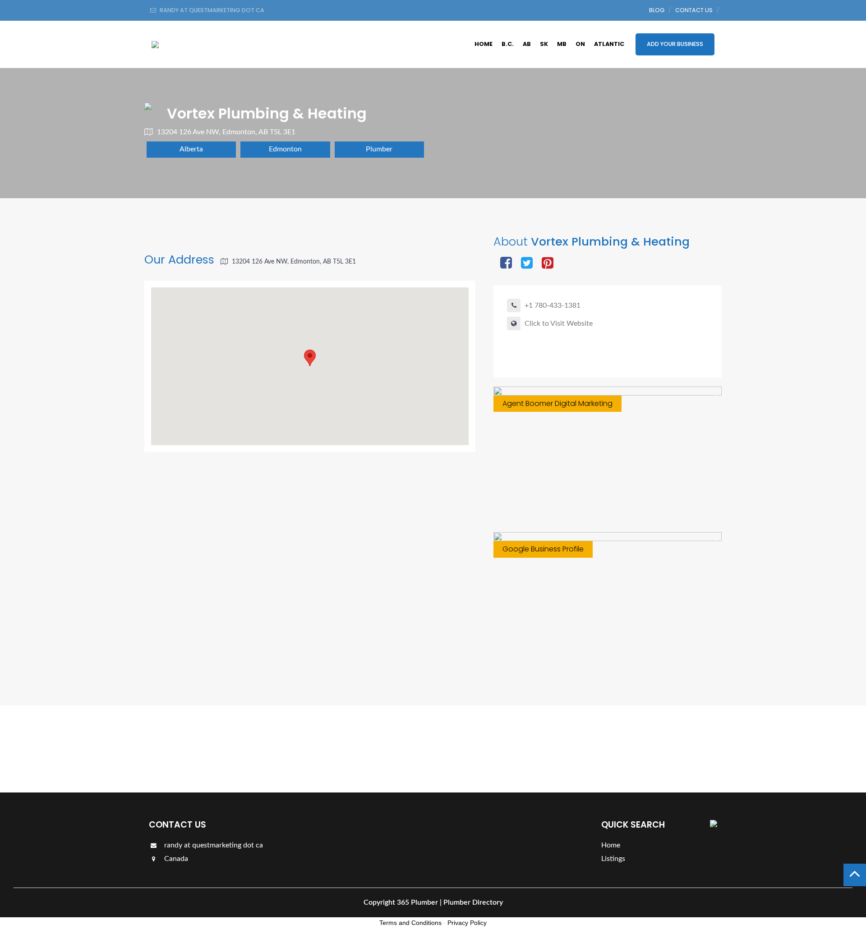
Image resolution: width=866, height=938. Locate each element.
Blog (656, 10)
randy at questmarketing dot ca (212, 845)
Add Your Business (675, 44)
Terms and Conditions (410, 922)
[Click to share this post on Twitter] (527, 264)
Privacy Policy (467, 922)
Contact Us (694, 10)
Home (483, 44)
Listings (691, 748)
